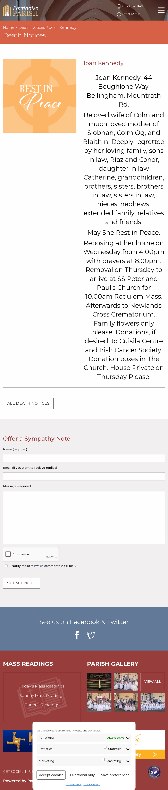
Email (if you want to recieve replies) (30, 468)
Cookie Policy (74, 784)
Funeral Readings (42, 704)
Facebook (85, 622)
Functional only (82, 775)
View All (152, 682)
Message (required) (17, 486)
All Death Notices (28, 403)
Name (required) (15, 449)
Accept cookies (51, 775)
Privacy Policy (92, 784)
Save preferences (115, 775)
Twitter (118, 622)
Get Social (13, 772)
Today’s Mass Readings (42, 686)
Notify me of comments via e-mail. (43, 566)
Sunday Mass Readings (42, 695)
